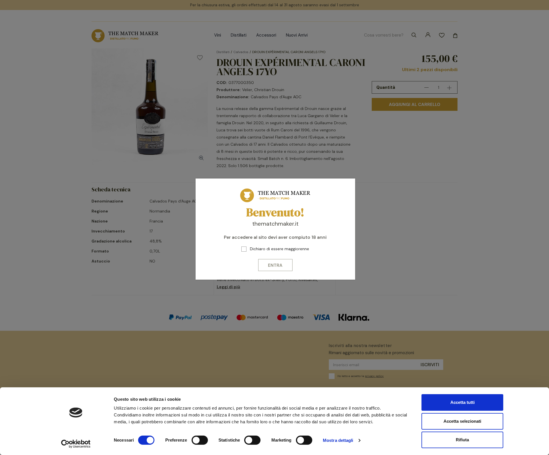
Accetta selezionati (462, 421)
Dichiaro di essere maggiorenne (279, 248)
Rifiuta (462, 439)
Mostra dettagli (338, 440)
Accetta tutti (462, 402)
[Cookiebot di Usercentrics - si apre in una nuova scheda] (76, 444)
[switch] (200, 440)
